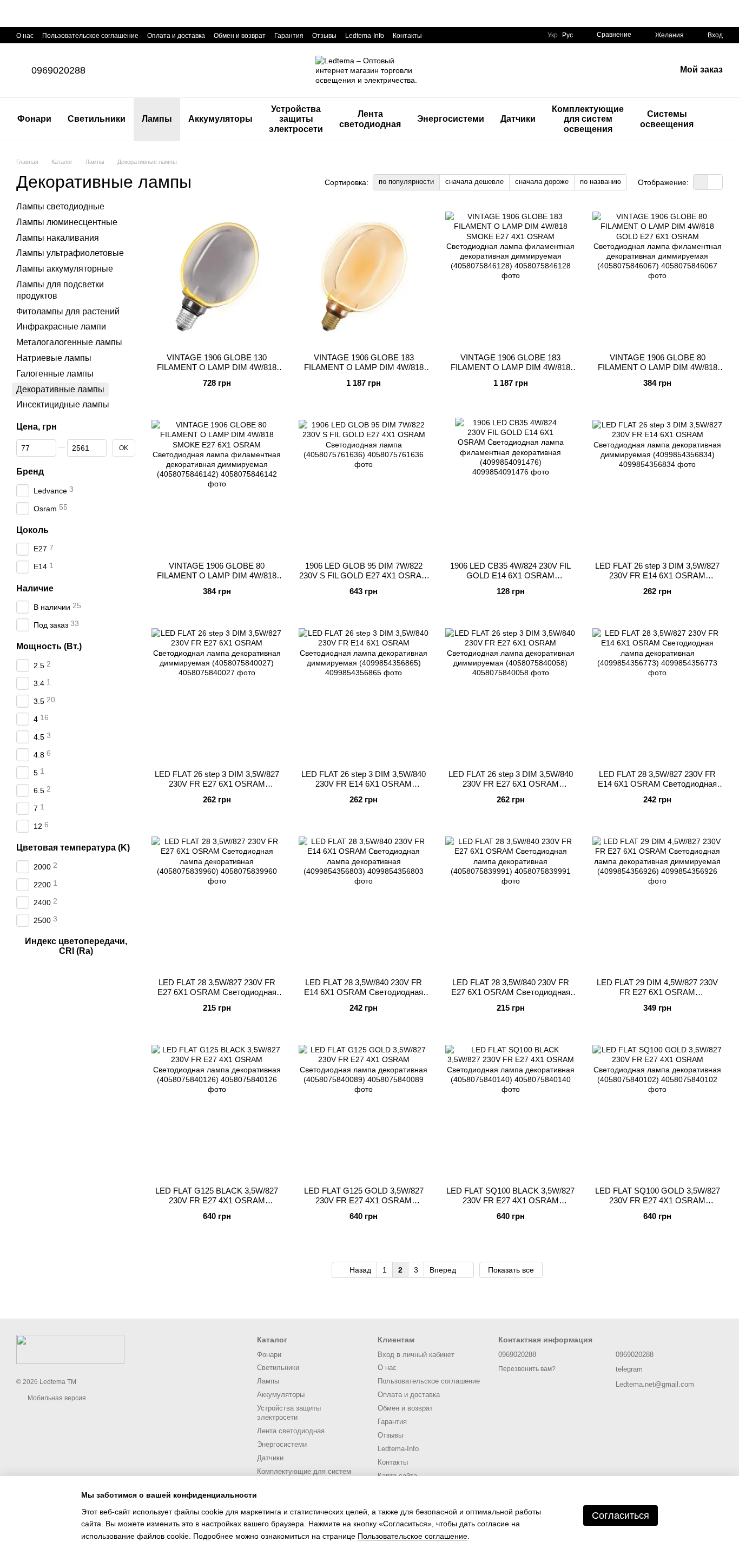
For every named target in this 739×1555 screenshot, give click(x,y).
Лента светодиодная (370, 118)
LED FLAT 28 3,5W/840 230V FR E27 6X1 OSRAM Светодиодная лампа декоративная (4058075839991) (510, 997)
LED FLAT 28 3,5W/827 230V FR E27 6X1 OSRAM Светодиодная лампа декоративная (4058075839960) (216, 997)
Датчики (518, 118)
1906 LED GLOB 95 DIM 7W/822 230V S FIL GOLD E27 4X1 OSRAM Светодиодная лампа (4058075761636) (363, 580)
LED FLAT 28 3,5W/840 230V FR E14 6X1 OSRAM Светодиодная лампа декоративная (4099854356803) (363, 997)
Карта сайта (397, 1476)
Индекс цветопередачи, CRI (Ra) (76, 946)
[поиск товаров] (721, 119)
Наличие (35, 588)
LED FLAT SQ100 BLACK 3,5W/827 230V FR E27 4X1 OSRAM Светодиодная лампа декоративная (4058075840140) (510, 1205)
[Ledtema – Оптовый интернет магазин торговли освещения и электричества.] (70, 1349)
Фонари (34, 118)
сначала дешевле (474, 181)
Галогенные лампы (55, 373)
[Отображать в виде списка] (715, 182)
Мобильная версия (56, 1398)
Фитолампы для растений (68, 311)
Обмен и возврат (240, 35)
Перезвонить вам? (527, 1369)
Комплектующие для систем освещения (588, 119)
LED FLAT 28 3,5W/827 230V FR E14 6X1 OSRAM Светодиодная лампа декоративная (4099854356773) (657, 788)
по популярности (406, 181)
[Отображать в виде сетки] (701, 182)
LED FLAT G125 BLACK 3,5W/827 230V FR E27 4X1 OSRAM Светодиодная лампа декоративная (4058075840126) (216, 1205)
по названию (600, 181)
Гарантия (288, 35)
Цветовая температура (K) (73, 847)
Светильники (97, 118)
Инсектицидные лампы (62, 404)
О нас (25, 35)
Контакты (407, 35)
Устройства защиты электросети (296, 119)
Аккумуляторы (220, 118)
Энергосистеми (450, 118)
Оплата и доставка (176, 35)
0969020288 (58, 70)
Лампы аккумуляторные (64, 268)
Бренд (30, 471)
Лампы (157, 118)
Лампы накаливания (57, 237)
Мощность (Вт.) (49, 646)
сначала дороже (542, 181)
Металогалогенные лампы (69, 342)
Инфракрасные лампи (61, 326)
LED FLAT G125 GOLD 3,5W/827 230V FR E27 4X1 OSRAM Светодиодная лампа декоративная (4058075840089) (364, 1205)
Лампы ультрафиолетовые (70, 253)
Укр (552, 35)
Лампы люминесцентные (66, 222)
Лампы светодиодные (60, 206)
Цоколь (32, 530)
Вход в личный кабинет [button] (416, 1354)
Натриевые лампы (53, 358)
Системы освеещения (667, 118)
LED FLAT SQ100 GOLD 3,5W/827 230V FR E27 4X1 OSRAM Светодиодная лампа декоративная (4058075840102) (657, 1205)
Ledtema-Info (364, 35)
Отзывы (324, 35)
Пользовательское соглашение (90, 35)
